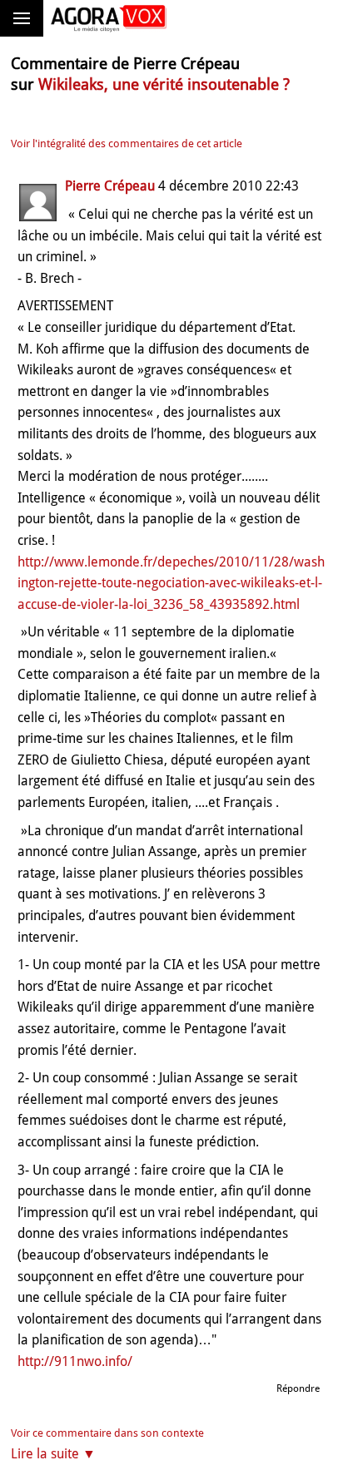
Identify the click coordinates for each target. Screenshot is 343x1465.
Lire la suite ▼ (53, 1454)
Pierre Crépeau (110, 186)
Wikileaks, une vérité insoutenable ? (164, 84)
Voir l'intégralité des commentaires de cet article (126, 143)
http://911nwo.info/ (74, 1361)
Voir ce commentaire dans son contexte (107, 1433)
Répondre (298, 1388)
